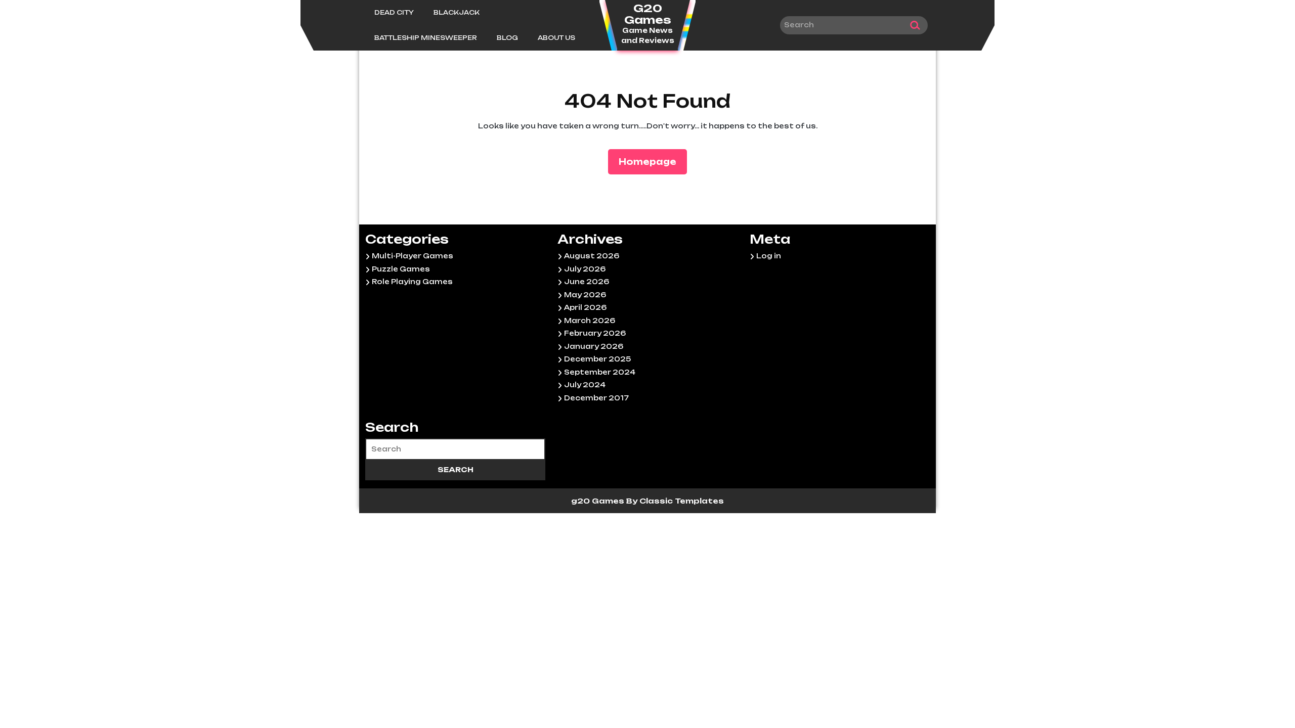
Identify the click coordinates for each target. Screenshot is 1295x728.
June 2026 (586, 282)
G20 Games (647, 14)
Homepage (651, 161)
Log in (768, 256)
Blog (507, 37)
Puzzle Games (401, 269)
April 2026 (585, 307)
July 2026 (585, 269)
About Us (556, 37)
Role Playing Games (412, 282)
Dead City (394, 12)
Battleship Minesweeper (425, 37)
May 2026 (585, 295)
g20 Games (598, 500)
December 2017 (596, 398)
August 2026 (591, 256)
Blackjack (457, 12)
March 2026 (589, 320)
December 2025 (597, 359)
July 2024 (585, 385)
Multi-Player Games (412, 256)
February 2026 (595, 333)
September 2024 (599, 372)
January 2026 (593, 346)
